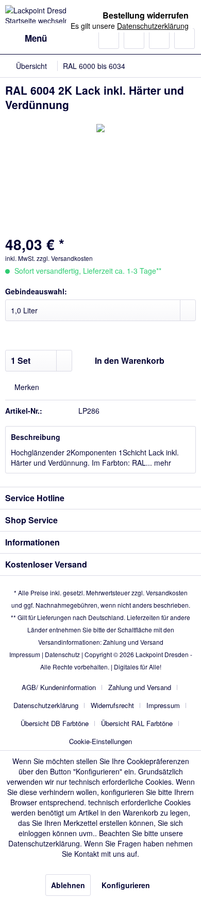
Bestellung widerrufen (146, 15)
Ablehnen (68, 885)
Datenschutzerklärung (45, 705)
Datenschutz (62, 654)
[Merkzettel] (134, 38)
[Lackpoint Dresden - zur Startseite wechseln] (52, 14)
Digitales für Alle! (137, 666)
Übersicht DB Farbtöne (55, 723)
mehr (161, 462)
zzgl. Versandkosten (65, 258)
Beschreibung (35, 437)
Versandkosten (167, 592)
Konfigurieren (126, 885)
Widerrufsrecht (112, 705)
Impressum (24, 654)
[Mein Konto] (159, 38)
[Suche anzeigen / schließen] (108, 38)
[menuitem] (26, 38)
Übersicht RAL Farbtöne (137, 723)
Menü (36, 38)
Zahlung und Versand (133, 642)
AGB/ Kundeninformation (59, 687)
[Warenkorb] (184, 38)
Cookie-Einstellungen (100, 741)
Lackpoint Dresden (162, 654)
